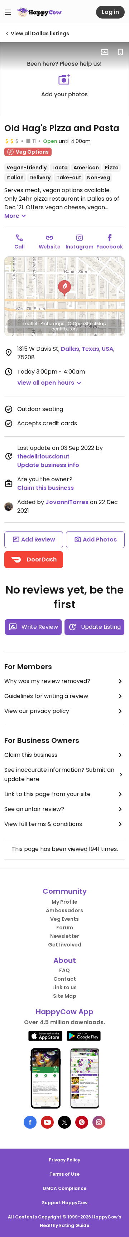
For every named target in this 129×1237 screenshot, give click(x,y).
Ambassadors (64, 910)
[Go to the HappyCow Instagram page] (98, 1122)
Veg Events (64, 919)
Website (50, 246)
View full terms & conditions (43, 824)
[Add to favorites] (120, 52)
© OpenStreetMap (87, 323)
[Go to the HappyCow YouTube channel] (47, 1122)
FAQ (64, 970)
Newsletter (64, 936)
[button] (64, 288)
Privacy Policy (64, 1160)
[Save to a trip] (104, 52)
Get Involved (64, 944)
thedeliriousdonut (43, 456)
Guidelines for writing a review (46, 696)
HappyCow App (65, 1012)
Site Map (64, 996)
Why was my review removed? (47, 681)
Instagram (80, 246)
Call (19, 246)
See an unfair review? (34, 809)
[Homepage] (39, 12)
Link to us (64, 987)
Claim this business (45, 488)
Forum (64, 927)
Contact (64, 978)
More (11, 216)
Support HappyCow (64, 1203)
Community (65, 891)
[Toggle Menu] (8, 12)
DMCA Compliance (64, 1188)
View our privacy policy (36, 711)
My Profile (64, 901)
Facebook (109, 246)
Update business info (48, 465)
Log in (110, 12)
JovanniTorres (67, 502)
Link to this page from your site (47, 794)
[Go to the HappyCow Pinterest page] (81, 1122)
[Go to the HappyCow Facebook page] (30, 1122)
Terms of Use (64, 1174)
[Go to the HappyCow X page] (64, 1122)
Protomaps (52, 323)
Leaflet (30, 323)
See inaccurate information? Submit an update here (59, 774)
